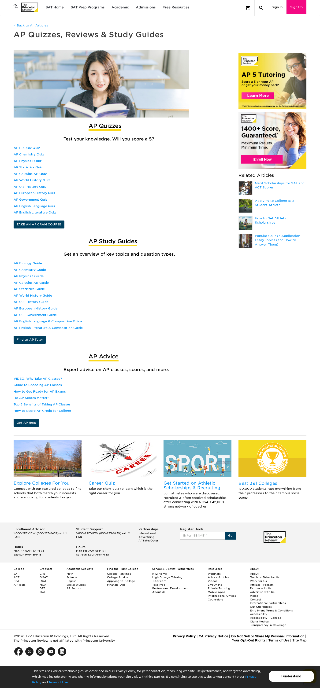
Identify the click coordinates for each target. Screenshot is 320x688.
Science (72, 577)
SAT (16, 573)
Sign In (277, 7)
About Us (158, 592)
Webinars (214, 573)
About (254, 573)
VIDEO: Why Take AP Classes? (38, 378)
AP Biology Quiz (27, 148)
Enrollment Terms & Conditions (271, 610)
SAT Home (55, 7)
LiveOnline (215, 584)
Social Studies (76, 584)
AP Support (75, 588)
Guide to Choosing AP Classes (38, 385)
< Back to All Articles (31, 25)
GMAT (44, 577)
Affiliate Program (262, 584)
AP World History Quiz (32, 180)
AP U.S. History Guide (31, 302)
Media (254, 595)
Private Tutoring (219, 588)
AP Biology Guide (28, 263)
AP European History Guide (35, 308)
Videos (212, 581)
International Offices (222, 595)
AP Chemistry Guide (30, 270)
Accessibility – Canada (265, 617)
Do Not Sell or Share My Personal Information (267, 636)
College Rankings (119, 573)
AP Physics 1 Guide (29, 276)
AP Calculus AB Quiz (30, 174)
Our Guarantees (261, 606)
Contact (255, 599)
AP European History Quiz (35, 193)
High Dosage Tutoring (167, 577)
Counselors (215, 599)
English (71, 581)
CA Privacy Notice (213, 636)
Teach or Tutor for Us (264, 577)
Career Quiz (102, 483)
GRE (42, 573)
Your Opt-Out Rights (248, 640)
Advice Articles (218, 577)
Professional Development (170, 588)
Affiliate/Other (148, 540)
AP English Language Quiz (35, 206)
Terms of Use (58, 682)
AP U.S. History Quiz (30, 186)
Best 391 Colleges (257, 483)
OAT (42, 592)
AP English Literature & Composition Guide (48, 328)
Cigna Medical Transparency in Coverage (268, 623)
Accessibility (258, 614)
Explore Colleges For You (42, 483)
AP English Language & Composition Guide (48, 321)
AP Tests (20, 584)
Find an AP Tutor (30, 339)
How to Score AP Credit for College (42, 410)
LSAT (43, 581)
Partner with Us (261, 588)
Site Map (299, 640)
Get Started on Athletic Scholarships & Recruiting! (193, 485)
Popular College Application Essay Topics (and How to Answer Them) (277, 240)
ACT (16, 577)
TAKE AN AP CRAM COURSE (39, 224)
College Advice (117, 577)
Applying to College (121, 581)
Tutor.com (159, 581)
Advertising (146, 537)
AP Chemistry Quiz (29, 154)
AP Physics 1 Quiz (28, 161)
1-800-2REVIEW (40, 533)
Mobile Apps (216, 592)
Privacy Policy (184, 636)
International (147, 533)
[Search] (261, 8)
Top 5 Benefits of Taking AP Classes (42, 404)
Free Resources (176, 7)
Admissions (146, 7)
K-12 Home (159, 573)
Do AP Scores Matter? (31, 398)
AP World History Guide (33, 295)
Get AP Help (26, 422)
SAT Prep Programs (87, 7)
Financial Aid (116, 584)
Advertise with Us (262, 592)
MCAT (44, 584)
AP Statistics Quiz (28, 167)
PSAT (17, 581)
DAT (42, 588)
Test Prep (158, 584)
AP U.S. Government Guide (35, 315)
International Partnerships (268, 603)
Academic (120, 7)
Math (70, 573)
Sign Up (296, 7)
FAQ (17, 537)
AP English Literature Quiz (35, 212)
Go (230, 535)
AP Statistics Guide (29, 289)
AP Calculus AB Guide (31, 282)
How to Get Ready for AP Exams (40, 391)
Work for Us (258, 581)
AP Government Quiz (31, 199)
